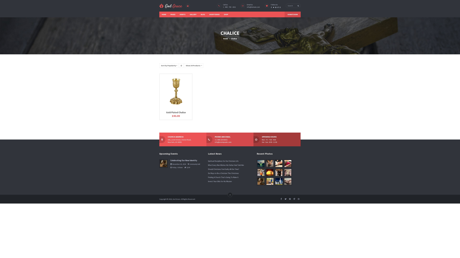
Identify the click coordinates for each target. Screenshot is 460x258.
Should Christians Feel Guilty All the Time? (223, 169)
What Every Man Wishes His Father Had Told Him (226, 165)
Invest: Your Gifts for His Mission (220, 181)
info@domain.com (253, 7)
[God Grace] (171, 6)
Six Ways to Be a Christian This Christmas (223, 173)
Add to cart (170, 118)
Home (225, 39)
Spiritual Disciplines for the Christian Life (223, 161)
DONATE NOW (293, 14)
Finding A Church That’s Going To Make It (223, 177)
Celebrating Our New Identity (183, 160)
